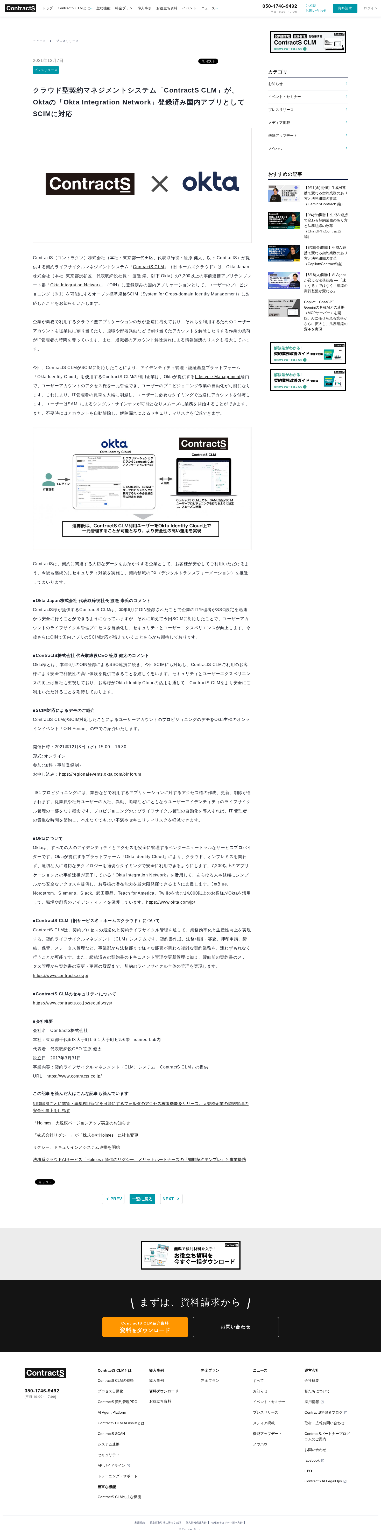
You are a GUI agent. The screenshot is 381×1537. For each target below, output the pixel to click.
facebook (312, 1460)
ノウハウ (275, 148)
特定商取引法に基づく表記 (165, 1522)
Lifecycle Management (218, 376)
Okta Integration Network (75, 285)
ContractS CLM (148, 267)
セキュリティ (108, 1455)
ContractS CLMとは (74, 8)
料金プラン (124, 8)
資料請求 (345, 8)
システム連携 (108, 1444)
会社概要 (312, 1380)
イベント (189, 8)
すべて (258, 1380)
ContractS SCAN (111, 1434)
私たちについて (317, 1391)
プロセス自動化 (110, 1391)
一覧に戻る (142, 1199)
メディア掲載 (279, 123)
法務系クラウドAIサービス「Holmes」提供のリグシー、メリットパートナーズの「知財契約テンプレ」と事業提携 (139, 1159)
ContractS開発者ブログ (324, 1412)
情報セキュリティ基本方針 (227, 1522)
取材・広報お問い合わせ (324, 1423)
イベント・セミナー (284, 97)
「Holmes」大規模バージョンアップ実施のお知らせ (81, 1123)
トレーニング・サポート (118, 1476)
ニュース (208, 8)
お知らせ (275, 84)
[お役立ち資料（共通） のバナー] (188, 1255)
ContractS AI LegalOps (323, 1481)
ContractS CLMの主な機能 (119, 1497)
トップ (48, 8)
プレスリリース (67, 41)
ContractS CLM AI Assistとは (121, 1423)
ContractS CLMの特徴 (116, 1380)
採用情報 (312, 1402)
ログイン (371, 8)
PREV (115, 1199)
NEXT (169, 1199)
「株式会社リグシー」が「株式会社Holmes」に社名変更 (85, 1135)
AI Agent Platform (112, 1412)
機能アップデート (282, 135)
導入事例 (145, 8)
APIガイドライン (111, 1465)
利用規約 (140, 1522)
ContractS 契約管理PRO (117, 1402)
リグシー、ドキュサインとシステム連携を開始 (76, 1147)
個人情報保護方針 (196, 1522)
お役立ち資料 (167, 8)
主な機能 (103, 8)
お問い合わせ (236, 1326)
